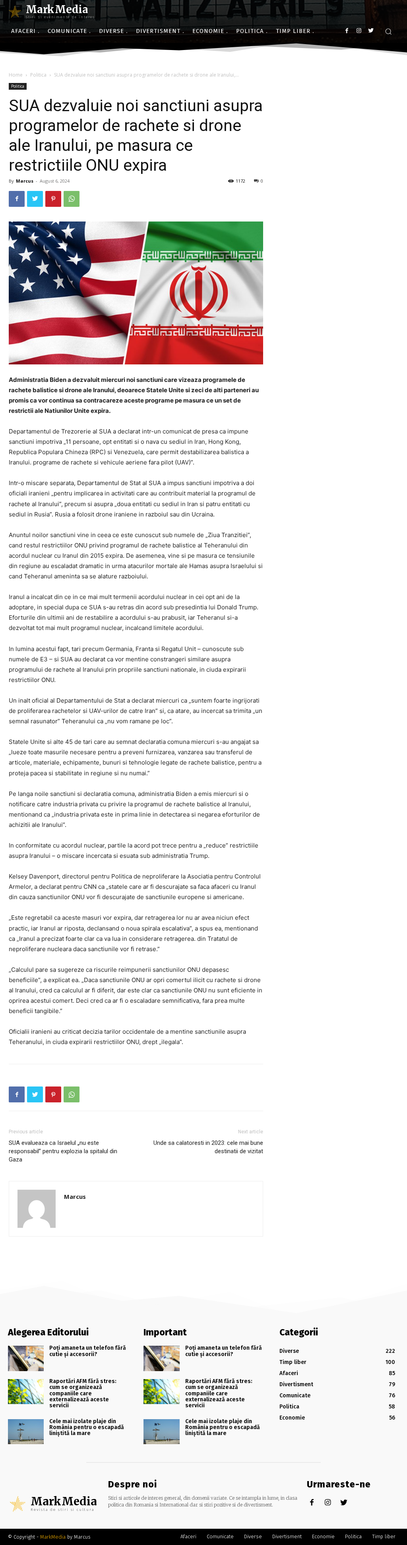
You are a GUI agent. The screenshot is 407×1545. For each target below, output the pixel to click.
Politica (38, 74)
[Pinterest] (53, 199)
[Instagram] (359, 31)
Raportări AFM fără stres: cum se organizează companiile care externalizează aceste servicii (82, 1393)
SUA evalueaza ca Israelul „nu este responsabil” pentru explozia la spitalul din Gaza (63, 1151)
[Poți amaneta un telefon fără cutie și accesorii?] (26, 1358)
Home (16, 74)
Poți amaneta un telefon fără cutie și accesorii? (87, 1351)
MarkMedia (53, 1537)
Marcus (24, 181)
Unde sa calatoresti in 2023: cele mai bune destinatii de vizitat (208, 1147)
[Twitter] (371, 31)
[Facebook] (347, 31)
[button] (388, 31)
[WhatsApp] (71, 199)
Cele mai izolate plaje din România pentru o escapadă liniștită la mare (86, 1427)
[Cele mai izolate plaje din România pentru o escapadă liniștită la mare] (26, 1431)
